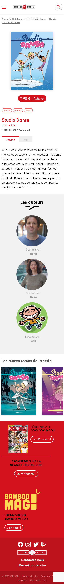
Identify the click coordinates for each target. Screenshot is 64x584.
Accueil (5, 18)
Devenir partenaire (32, 565)
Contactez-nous (32, 559)
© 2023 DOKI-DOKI (10, 576)
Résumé (10, 139)
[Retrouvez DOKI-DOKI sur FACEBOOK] (20, 544)
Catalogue (17, 18)
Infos (26, 139)
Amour (17, 110)
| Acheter (32, 98)
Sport (28, 110)
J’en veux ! (14, 527)
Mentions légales (30, 576)
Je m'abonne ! (26, 473)
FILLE (28, 18)
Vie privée (22, 580)
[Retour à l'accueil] (24, 7)
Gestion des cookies (38, 580)
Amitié (6, 110)
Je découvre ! (42, 439)
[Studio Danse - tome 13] (20, 391)
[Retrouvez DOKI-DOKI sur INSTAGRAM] (28, 544)
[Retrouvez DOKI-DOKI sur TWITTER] (36, 544)
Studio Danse (39, 18)
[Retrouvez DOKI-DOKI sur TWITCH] (43, 544)
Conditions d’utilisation (51, 576)
